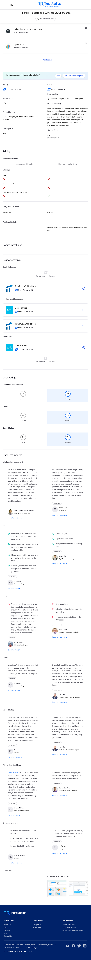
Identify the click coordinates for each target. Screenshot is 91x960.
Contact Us (8, 936)
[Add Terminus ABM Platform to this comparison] (83, 288)
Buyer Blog (37, 928)
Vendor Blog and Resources (72, 930)
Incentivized (12, 506)
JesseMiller (62, 556)
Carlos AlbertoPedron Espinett (24, 510)
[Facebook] (73, 946)
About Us (7, 925)
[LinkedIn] (85, 946)
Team (6, 928)
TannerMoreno (19, 750)
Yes (58, 76)
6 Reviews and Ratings (21, 47)
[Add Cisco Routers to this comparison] (83, 310)
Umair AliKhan (19, 808)
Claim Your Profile (69, 928)
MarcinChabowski (20, 855)
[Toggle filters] (4, 4)
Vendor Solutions (68, 925)
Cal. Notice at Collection (13, 948)
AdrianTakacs (18, 642)
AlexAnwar (17, 581)
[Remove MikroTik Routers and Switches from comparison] (86, 28)
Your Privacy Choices (46, 945)
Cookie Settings (31, 948)
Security (19, 945)
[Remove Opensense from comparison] (86, 43)
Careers (7, 930)
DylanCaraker (63, 629)
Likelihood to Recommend (13, 385)
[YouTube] (68, 946)
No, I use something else (74, 76)
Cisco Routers (13, 773)
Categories (37, 925)
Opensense (19, 45)
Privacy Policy (30, 945)
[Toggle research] (11, 4)
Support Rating (8, 428)
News (6, 933)
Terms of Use (9, 945)
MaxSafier (62, 694)
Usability (6, 406)
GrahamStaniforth (64, 788)
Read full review (14, 518)
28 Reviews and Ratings (21, 32)
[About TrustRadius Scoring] (4, 89)
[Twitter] (79, 946)
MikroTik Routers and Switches (28, 29)
